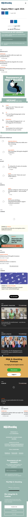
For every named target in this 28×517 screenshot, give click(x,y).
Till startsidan (14, 296)
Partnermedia (14, 453)
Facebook (12, 484)
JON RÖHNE (14, 438)
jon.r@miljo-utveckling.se (14, 29)
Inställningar (14, 510)
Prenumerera (14, 370)
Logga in (14, 374)
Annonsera (21, 453)
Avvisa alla (14, 514)
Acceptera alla (14, 506)
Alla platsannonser (14, 266)
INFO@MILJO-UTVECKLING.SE (17, 445)
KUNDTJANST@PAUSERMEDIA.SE (16, 444)
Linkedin (16, 484)
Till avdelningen (23, 305)
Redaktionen (7, 453)
